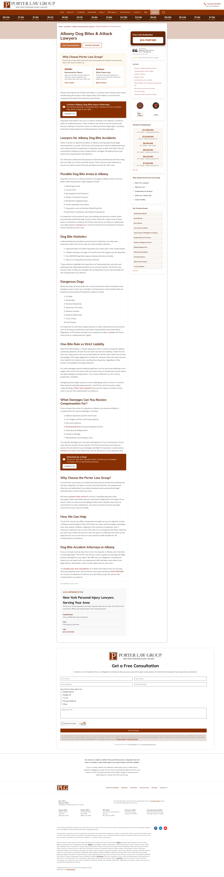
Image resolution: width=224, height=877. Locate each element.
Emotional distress (73, 427)
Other (65, 704)
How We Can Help (139, 91)
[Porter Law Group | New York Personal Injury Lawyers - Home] (29, 4)
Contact (155, 12)
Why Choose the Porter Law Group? (144, 88)
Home (62, 12)
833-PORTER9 (117, 571)
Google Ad (67, 695)
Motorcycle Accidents (141, 252)
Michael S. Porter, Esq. (146, 50)
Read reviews (101, 83)
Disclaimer (133, 787)
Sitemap (154, 787)
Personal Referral (69, 701)
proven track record (78, 496)
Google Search (68, 692)
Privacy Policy (121, 739)
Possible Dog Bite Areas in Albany (144, 71)
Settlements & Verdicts (143, 191)
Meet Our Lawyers (142, 183)
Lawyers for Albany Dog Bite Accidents (145, 68)
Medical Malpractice (140, 247)
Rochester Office (130, 810)
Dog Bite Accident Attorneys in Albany (145, 94)
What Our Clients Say (143, 195)
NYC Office (106, 810)
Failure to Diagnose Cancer (143, 242)
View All (135, 170)
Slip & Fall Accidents (140, 262)
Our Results (81, 12)
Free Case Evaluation (71, 45)
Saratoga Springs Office (154, 810)
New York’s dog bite (83, 388)
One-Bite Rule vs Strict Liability (143, 80)
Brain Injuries (138, 218)
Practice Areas (125, 12)
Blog (145, 12)
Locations (137, 12)
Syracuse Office (64, 803)
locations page (155, 801)
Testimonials (92, 12)
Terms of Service (132, 739)
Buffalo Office (85, 810)
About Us (70, 12)
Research (124, 787)
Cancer (101, 12)
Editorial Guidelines (112, 787)
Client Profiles (140, 200)
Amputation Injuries (140, 213)
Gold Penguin (71, 869)
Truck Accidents (139, 266)
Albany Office (63, 810)
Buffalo (90, 844)
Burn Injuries (138, 223)
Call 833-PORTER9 (92, 45)
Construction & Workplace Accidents (146, 233)
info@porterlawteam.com (149, 744)
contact (111, 332)
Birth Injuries (112, 12)
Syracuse (120, 858)
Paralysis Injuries (139, 257)
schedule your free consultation (76, 569)
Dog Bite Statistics (139, 74)
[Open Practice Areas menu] (131, 12)
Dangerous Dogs (139, 77)
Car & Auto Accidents (141, 228)
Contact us (80, 225)
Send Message (133, 730)
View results (69, 83)
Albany (118, 842)
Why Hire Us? (140, 187)
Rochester (100, 856)
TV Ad (65, 698)
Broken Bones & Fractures (142, 237)
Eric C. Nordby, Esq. (145, 52)
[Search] (163, 12)
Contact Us (69, 114)
